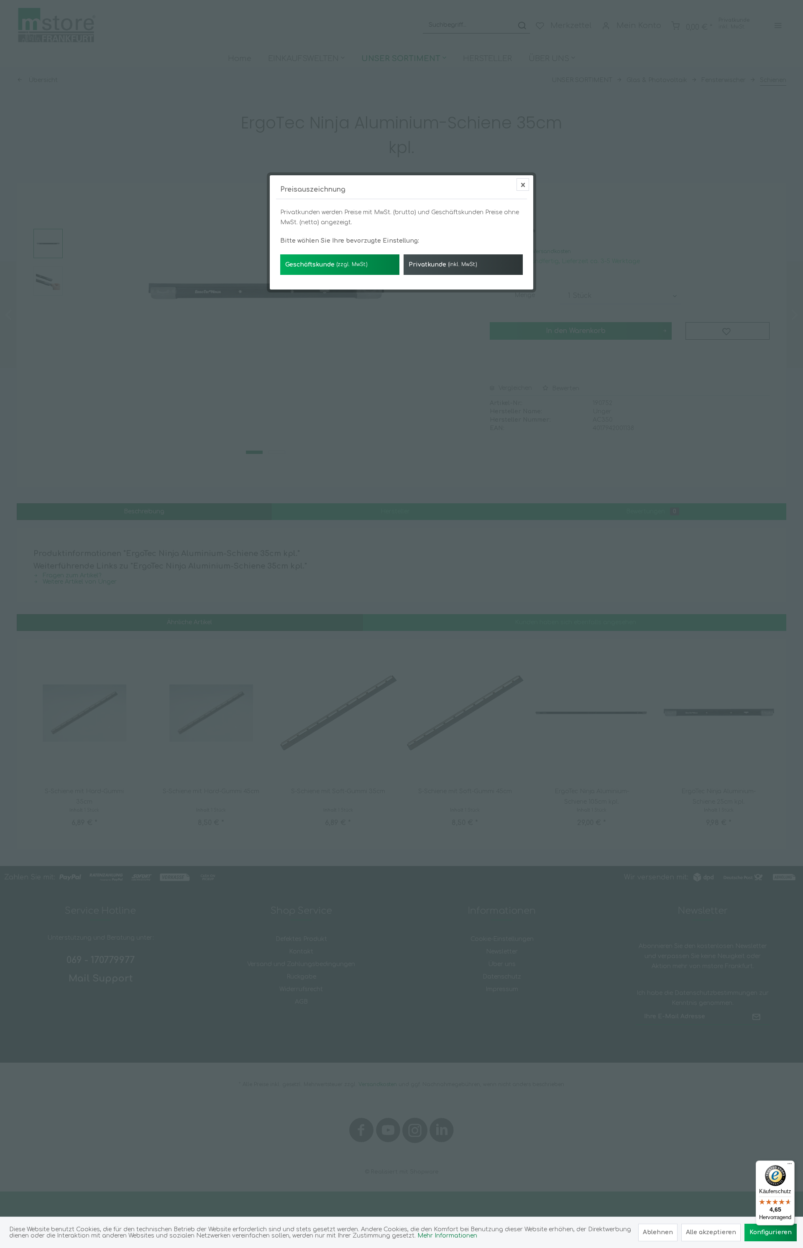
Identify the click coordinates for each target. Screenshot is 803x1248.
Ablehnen (658, 1232)
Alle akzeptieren (711, 1232)
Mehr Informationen (447, 1236)
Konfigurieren (770, 1232)
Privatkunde (443, 264)
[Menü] (790, 1166)
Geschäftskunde (326, 264)
